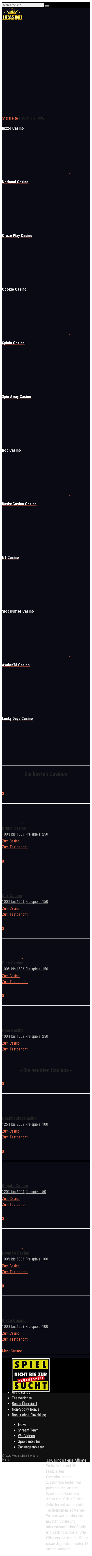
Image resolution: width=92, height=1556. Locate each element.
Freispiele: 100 (37, 1124)
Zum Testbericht (15, 847)
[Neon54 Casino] (22, 1247)
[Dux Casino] (22, 889)
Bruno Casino (14, 828)
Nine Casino (13, 1030)
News (22, 1424)
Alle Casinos (21, 1392)
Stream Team (28, 1430)
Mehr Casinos (12, 1351)
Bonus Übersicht (24, 1403)
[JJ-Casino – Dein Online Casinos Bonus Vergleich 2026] (12, 19)
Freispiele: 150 (37, 901)
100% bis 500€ (13, 1259)
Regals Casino (15, 1185)
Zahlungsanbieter (31, 1447)
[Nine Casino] (22, 1024)
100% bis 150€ (13, 834)
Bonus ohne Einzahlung (29, 1415)
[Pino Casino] (22, 956)
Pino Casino (12, 962)
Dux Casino (12, 895)
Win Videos (26, 1435)
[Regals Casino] (22, 1179)
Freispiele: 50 (36, 1191)
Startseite (10, 118)
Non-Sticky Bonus (25, 1409)
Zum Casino (11, 841)
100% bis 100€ (13, 1326)
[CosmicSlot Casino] (22, 1112)
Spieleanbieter (29, 1441)
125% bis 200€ (13, 1124)
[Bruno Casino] (22, 822)
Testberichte (22, 1398)
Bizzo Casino (14, 1320)
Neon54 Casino (15, 1253)
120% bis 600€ (13, 1191)
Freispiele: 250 (37, 834)
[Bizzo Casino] (22, 1314)
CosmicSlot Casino (19, 1118)
